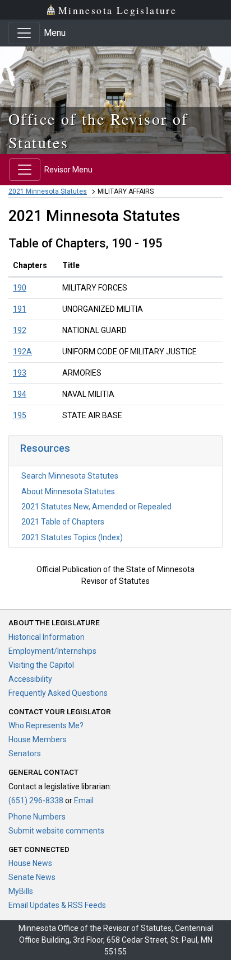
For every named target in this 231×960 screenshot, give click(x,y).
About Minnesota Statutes (68, 491)
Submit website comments (56, 830)
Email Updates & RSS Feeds (57, 905)
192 (19, 330)
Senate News (32, 877)
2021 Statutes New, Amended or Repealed (96, 506)
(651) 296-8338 (35, 800)
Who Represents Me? (46, 725)
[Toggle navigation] (24, 33)
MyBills (20, 891)
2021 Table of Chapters (62, 521)
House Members (37, 739)
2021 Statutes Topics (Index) (72, 537)
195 (19, 415)
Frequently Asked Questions (58, 693)
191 (19, 309)
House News (30, 863)
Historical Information (46, 637)
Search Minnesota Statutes (69, 475)
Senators (24, 753)
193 (19, 372)
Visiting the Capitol (41, 665)
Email (84, 800)
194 (19, 394)
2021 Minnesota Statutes (47, 191)
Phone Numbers (37, 816)
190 (19, 287)
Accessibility (30, 679)
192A (22, 351)
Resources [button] (45, 448)
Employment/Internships (52, 651)
